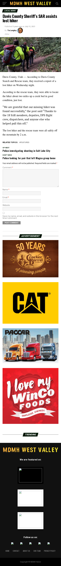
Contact (16, 551)
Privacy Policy (49, 551)
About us (26, 551)
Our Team (37, 551)
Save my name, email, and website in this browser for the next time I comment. (30, 217)
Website (6, 205)
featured (24, 142)
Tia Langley (11, 30)
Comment (8, 167)
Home (7, 551)
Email (6, 197)
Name (6, 190)
